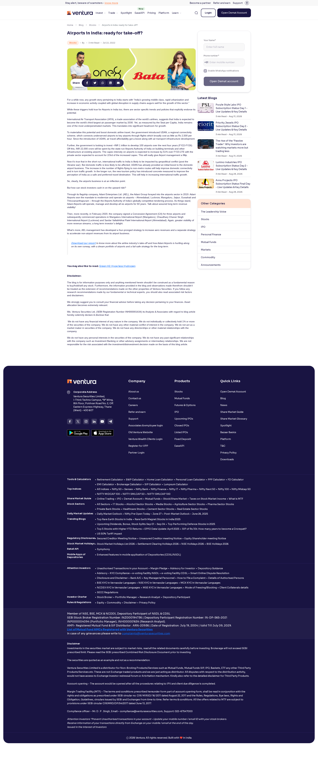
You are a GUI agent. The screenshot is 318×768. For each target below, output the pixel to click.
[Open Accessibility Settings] (247, 3)
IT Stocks (118, 504)
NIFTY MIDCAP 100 (108, 493)
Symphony (103, 549)
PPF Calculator (216, 479)
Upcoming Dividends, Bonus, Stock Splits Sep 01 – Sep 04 (131, 524)
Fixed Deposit (182, 439)
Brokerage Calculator (129, 484)
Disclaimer (130, 602)
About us (133, 391)
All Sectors (103, 504)
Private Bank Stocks (108, 509)
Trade (111, 12)
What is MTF (236, 498)
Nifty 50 (117, 489)
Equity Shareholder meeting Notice (205, 538)
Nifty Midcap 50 (241, 489)
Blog (81, 25)
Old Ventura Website (140, 432)
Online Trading (105, 498)
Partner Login (136, 452)
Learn (175, 12)
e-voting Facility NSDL (145, 573)
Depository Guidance (210, 568)
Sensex (128, 489)
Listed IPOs (181, 432)
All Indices (103, 489)
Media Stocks (164, 504)
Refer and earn (221, 2)
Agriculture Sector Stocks (189, 504)
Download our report (83, 243)
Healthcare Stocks (134, 509)
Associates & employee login (145, 425)
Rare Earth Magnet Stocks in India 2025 (158, 519)
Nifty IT (173, 489)
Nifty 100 (223, 489)
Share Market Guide (231, 411)
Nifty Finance (158, 489)
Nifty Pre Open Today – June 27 (143, 513)
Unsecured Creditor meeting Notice (160, 538)
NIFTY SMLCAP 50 (134, 493)
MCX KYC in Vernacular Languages (200, 582)
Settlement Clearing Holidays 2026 (158, 543)
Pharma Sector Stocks (221, 504)
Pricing (151, 12)
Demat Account (133, 498)
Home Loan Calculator (160, 479)
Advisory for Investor (182, 568)
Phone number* (211, 55)
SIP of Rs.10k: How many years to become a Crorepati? (214, 528)
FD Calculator (236, 479)
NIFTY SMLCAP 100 (158, 493)
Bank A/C (135, 577)
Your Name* (210, 40)
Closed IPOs (181, 425)
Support (238, 2)
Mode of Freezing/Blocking (201, 587)
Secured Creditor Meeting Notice (116, 538)
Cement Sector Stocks (160, 509)
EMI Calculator (105, 484)
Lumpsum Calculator (176, 484)
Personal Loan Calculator (190, 479)
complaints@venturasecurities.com (146, 633)
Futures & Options (185, 405)
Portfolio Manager (126, 597)
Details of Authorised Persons (226, 577)
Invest (99, 12)
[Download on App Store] (102, 432)
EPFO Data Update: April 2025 (161, 528)
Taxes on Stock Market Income (207, 498)
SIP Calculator (152, 484)
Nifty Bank (142, 489)
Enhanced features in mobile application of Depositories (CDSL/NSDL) (139, 554)
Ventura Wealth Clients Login (145, 439)
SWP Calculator (135, 479)
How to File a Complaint (191, 577)
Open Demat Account (234, 12)
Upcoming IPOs (183, 418)
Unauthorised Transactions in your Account (122, 568)
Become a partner (200, 2)
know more (111, 2)
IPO (203, 226)
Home (70, 25)
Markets (206, 249)
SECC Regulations (107, 592)
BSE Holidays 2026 (218, 543)
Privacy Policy (228, 452)
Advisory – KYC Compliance (113, 573)
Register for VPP (138, 445)
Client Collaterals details (233, 587)
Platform (164, 12)
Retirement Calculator (110, 479)
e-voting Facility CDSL (174, 573)
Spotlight (126, 12)
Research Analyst (150, 597)
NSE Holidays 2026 (192, 543)
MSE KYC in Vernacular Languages (162, 587)
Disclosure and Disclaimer (112, 577)
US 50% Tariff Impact (109, 533)
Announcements (211, 264)
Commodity (208, 257)
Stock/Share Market (175, 498)
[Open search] (196, 13)
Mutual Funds (208, 242)
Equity (100, 602)
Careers (133, 405)
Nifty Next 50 (207, 489)
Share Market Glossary (233, 418)
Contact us (134, 398)
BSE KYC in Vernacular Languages (116, 582)
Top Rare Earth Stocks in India (114, 519)
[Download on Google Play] (78, 432)
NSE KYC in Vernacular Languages (158, 582)
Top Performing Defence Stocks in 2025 (191, 524)
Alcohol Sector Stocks (139, 504)
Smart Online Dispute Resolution (209, 573)
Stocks (92, 25)
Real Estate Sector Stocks (192, 509)
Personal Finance (211, 234)
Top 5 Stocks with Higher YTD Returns (119, 528)
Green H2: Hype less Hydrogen (117, 266)
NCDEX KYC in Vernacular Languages (118, 587)
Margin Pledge (158, 568)
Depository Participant (176, 597)
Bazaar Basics (228, 432)
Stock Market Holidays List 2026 (116, 543)
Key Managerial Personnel (159, 577)
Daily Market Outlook (109, 513)
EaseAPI (140, 12)
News (223, 405)
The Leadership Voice (213, 211)
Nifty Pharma (188, 489)
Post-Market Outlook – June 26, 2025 (186, 513)
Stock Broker (104, 597)
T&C (222, 445)
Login (208, 12)
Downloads (227, 459)
